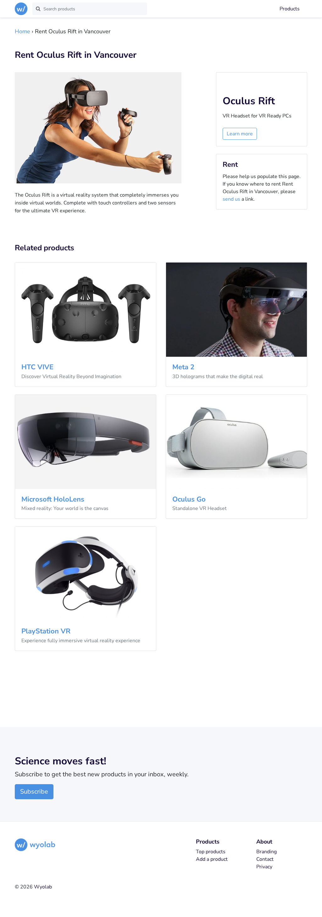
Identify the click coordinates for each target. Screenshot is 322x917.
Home (22, 31)
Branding (266, 851)
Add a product (212, 859)
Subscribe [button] (34, 791)
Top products (210, 851)
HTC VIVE (37, 367)
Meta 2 (183, 367)
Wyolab (43, 886)
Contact (265, 859)
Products (290, 8)
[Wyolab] (22, 9)
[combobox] (89, 9)
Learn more (240, 133)
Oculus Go (189, 499)
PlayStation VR (45, 631)
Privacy (264, 866)
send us (231, 199)
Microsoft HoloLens (52, 499)
